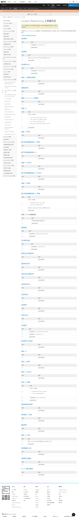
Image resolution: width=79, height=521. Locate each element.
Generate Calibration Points (10, 114)
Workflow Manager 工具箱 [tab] (9, 175)
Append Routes (8, 104)
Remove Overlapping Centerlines (9, 128)
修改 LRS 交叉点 (26, 372)
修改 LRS (24, 351)
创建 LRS (24, 108)
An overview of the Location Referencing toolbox (10, 83)
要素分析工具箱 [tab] (7, 54)
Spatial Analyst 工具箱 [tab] (8, 160)
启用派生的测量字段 (27, 274)
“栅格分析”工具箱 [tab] (7, 149)
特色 (48, 5)
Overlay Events (7, 124)
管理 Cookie (55, 516)
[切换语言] (73, 1)
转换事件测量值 (26, 458)
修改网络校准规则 (27, 404)
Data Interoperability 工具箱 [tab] (10, 41)
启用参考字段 (25, 284)
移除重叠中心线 (26, 448)
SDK (25, 8)
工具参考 (15, 8)
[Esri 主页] (3, 2)
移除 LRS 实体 (25, 435)
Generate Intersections (9, 119)
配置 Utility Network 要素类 (30, 98)
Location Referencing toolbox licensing (10, 87)
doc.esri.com (31, 11)
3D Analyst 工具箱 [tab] (8, 23)
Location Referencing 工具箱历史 (10, 91)
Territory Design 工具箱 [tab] (9, 165)
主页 (2, 8)
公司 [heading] (48, 486)
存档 (28, 25)
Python (20, 8)
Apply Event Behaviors (9, 106)
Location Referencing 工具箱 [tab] (10, 79)
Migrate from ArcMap (33, 8)
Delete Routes (7, 109)
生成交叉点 (24, 315)
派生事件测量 (25, 240)
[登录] (77, 1)
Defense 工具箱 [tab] (7, 49)
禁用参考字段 (25, 264)
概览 (44, 5)
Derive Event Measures (9, 111)
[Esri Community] (3, 499)
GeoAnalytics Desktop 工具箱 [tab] (9, 58)
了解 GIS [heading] (36, 486)
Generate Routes (8, 122)
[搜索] (70, 1)
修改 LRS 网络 (25, 382)
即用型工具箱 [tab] (7, 152)
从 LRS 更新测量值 (27, 469)
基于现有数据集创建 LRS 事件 (30, 142)
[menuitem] (17, 490)
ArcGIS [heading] (13, 486)
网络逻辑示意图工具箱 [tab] (8, 144)
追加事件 (24, 38)
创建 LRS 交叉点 (26, 162)
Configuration (8, 98)
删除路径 (24, 227)
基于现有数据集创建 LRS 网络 (30, 193)
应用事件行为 (25, 64)
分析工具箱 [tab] (6, 26)
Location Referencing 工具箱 (19, 17)
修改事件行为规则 (27, 341)
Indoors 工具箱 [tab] (7, 71)
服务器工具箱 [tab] (7, 155)
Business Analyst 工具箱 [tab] (9, 31)
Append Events (8, 101)
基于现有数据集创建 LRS (29, 152)
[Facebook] (3, 496)
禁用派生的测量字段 (27, 253)
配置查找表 (24, 88)
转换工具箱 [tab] (6, 36)
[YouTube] (9, 499)
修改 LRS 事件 (25, 361)
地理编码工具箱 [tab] (7, 64)
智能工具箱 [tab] (6, 74)
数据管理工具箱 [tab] (7, 44)
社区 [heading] (24, 486)
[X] (6, 496)
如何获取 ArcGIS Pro (73, 5)
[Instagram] (6, 499)
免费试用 (65, 5)
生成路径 (24, 325)
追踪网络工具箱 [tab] (7, 170)
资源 (53, 5)
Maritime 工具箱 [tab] (7, 136)
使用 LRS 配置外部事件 (28, 77)
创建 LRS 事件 (25, 132)
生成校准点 (24, 294)
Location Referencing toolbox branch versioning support (10, 95)
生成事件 (24, 305)
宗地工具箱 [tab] (6, 147)
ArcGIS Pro (3, 5)
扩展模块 (58, 5)
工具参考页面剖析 (6, 20)
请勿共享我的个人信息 (68, 516)
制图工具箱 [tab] (6, 33)
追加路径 (24, 51)
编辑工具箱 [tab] (6, 52)
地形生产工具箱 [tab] (7, 168)
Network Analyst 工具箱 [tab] (9, 142)
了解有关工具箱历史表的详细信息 (28, 35)
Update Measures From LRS (10, 134)
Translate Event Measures (9, 131)
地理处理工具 (9, 17)
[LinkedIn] (9, 496)
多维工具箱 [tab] (6, 139)
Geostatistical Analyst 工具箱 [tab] (10, 66)
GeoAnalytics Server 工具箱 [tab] (10, 61)
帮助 (10, 8)
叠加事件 (24, 425)
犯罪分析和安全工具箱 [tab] (8, 39)
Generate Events (8, 117)
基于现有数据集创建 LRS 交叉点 (31, 173)
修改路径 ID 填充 (26, 415)
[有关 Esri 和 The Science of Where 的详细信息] (6, 490)
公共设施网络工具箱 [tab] (8, 173)
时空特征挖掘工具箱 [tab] (8, 157)
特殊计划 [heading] (60, 486)
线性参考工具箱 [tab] (7, 77)
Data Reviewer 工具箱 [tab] (8, 46)
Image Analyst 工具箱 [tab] (8, 69)
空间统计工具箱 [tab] (7, 162)
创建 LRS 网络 (25, 183)
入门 (6, 8)
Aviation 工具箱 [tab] (7, 28)
